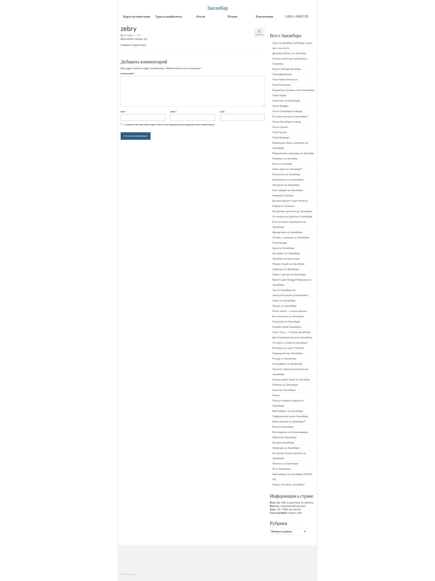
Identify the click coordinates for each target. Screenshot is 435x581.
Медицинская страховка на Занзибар (293, 153)
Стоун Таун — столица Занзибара (291, 332)
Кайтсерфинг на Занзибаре (287, 411)
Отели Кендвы (280, 106)
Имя (123, 112)
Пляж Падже (279, 95)
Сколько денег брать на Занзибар (291, 379)
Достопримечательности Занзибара (292, 337)
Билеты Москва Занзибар (286, 69)
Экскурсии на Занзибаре (286, 185)
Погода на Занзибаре (284, 358)
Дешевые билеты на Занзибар (289, 53)
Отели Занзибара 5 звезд (286, 121)
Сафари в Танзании (283, 206)
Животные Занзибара (284, 437)
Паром (276, 395)
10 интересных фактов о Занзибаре (292, 216)
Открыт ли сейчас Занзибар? (288, 484)
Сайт (222, 112)
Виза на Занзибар (282, 163)
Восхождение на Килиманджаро (290, 432)
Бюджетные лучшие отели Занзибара (293, 90)
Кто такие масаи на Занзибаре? (290, 116)
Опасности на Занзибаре (286, 174)
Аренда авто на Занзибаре (287, 232)
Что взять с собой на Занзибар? (290, 342)
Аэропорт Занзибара (283, 390)
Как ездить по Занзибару (286, 253)
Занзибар (217, 7)
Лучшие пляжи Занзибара (286, 326)
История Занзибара (283, 442)
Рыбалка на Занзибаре (285, 384)
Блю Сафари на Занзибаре (287, 190)
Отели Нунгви (280, 127)
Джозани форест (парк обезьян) (290, 200)
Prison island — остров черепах (289, 311)
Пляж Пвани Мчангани (285, 79)
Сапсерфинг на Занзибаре (287, 363)
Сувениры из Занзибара (285, 269)
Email (173, 112)
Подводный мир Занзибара (287, 353)
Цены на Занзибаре (283, 248)
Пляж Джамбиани (282, 74)
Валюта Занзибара (282, 426)
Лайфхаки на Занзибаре (286, 448)
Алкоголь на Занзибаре (285, 463)
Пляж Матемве (280, 137)
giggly (130, 35)
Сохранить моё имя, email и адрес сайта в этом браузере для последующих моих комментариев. (169, 125)
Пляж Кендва (279, 242)
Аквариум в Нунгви (282, 195)
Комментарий (128, 74)
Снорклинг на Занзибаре (286, 321)
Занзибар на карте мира (286, 258)
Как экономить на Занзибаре (288, 316)
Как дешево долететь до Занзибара (292, 211)
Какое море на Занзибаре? (287, 169)
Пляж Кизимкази (281, 84)
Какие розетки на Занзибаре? (288, 421)
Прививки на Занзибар (285, 158)
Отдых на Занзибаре (283, 300)
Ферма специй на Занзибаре (288, 263)
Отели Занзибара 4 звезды (287, 111)
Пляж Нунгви (279, 132)
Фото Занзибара (281, 468)
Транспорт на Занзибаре (286, 100)
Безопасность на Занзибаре (288, 179)
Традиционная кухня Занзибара (290, 416)
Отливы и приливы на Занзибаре (290, 237)
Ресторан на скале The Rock (288, 348)
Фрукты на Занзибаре (284, 305)
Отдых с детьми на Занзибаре (289, 274)
